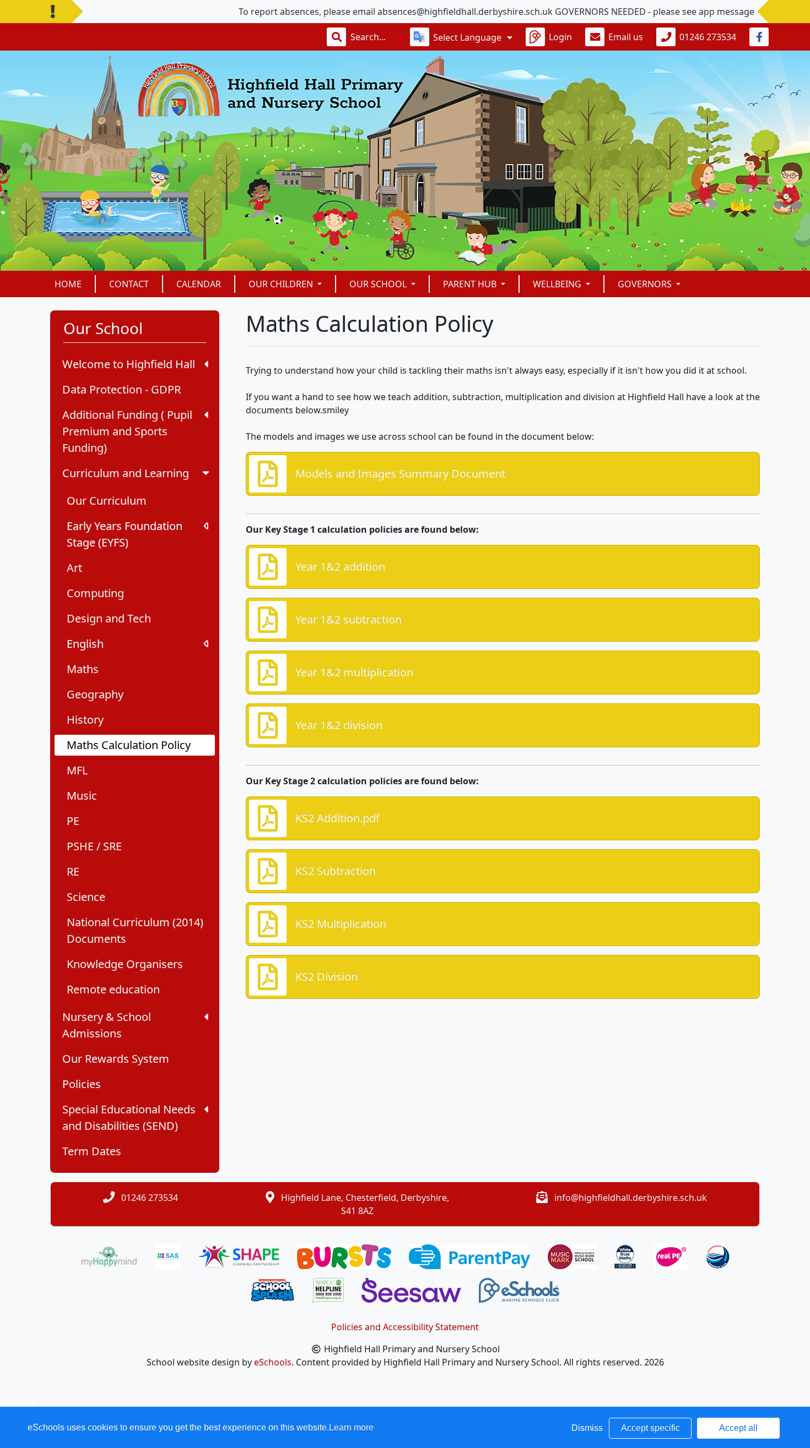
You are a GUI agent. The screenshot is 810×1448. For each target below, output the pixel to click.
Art (74, 567)
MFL (77, 770)
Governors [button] (646, 284)
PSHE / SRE (94, 846)
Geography (95, 694)
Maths (83, 669)
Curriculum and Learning (125, 473)
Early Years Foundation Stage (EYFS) (124, 534)
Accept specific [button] (650, 1428)
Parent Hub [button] (471, 284)
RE (73, 871)
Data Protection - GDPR (121, 389)
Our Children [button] (282, 284)
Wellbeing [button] (558, 284)
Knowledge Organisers (125, 964)
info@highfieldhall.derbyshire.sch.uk (630, 1198)
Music (82, 795)
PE (73, 820)
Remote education (113, 989)
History (85, 719)
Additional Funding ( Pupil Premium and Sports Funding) (127, 431)
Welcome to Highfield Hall (128, 364)
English (85, 643)
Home (68, 284)
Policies (81, 1084)
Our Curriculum (107, 500)
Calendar (198, 284)
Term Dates (91, 1151)
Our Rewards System (115, 1058)
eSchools (272, 1362)
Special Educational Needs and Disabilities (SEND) (129, 1117)
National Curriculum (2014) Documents (135, 930)
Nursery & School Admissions (106, 1025)
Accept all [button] (738, 1428)
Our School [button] (379, 284)
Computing (95, 593)
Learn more (351, 1427)
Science (86, 896)
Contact (129, 284)
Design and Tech (109, 618)
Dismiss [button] (587, 1428)
